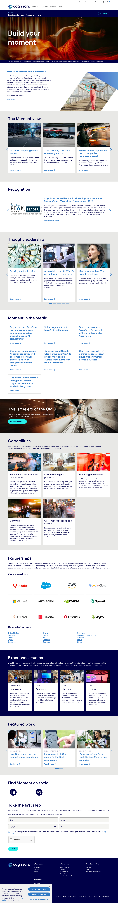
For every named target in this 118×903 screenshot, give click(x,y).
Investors (98, 2)
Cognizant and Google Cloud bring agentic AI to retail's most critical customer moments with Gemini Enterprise (57, 357)
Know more (14, 170)
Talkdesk (80, 637)
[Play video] (88, 87)
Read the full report (51, 220)
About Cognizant (65, 867)
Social (93, 61)
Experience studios (73, 61)
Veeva (79, 640)
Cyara (10, 640)
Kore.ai (45, 635)
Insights (53, 6)
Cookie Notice (82, 896)
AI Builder (88, 867)
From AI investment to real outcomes (26, 71)
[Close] (49, 886)
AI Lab (87, 869)
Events (92, 2)
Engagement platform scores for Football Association (56, 757)
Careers (81, 2)
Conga (10, 637)
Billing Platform (14, 633)
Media (47, 61)
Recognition (27, 61)
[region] (26, 893)
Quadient (80, 633)
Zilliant (79, 642)
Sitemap (58, 896)
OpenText (46, 640)
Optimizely (47, 642)
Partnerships (63, 61)
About (59, 6)
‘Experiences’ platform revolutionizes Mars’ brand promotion (93, 757)
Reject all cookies (39, 894)
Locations (62, 869)
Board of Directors (65, 874)
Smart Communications (86, 635)
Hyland (45, 633)
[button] (111, 149)
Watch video (49, 764)
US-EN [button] (106, 2)
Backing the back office (22, 271)
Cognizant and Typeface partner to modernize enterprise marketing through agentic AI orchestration (23, 333)
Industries (36, 6)
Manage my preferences (39, 899)
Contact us (99, 61)
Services (45, 6)
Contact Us (37, 883)
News (86, 2)
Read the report (16, 421)
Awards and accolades (66, 876)
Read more (14, 764)
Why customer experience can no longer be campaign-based (93, 153)
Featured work (85, 61)
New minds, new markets (93, 871)
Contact (104, 13)
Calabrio (11, 635)
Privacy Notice (72, 896)
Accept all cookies (39, 889)
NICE (44, 637)
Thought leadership (38, 61)
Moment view (18, 61)
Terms (64, 896)
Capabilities (54, 61)
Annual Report (64, 871)
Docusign (12, 642)
